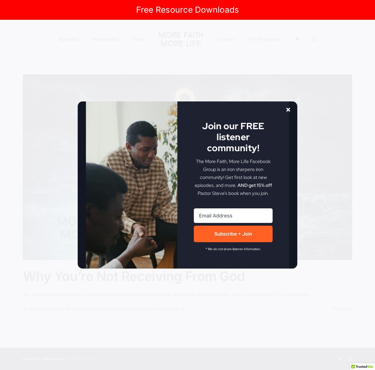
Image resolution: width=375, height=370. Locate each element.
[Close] (288, 110)
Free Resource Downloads (187, 10)
